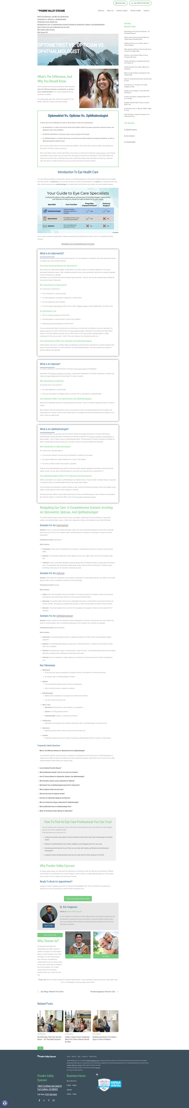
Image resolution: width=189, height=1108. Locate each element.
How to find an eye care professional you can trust (53, 27)
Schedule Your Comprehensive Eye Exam (77, 244)
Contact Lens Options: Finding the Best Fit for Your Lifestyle (137, 98)
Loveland (69, 1065)
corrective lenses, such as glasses (70, 134)
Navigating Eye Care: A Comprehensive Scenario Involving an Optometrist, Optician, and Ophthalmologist (71, 24)
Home (68, 1056)
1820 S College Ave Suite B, (49, 1086)
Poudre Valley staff (46, 99)
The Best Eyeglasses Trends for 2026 (102, 992)
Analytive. (98, 1067)
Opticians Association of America (60, 374)
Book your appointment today (78, 898)
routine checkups (100, 153)
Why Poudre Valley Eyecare (46, 30)
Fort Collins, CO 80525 (47, 1089)
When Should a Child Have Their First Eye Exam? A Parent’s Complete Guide (137, 50)
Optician (60, 573)
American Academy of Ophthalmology (101, 437)
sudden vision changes (55, 306)
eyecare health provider (77, 331)
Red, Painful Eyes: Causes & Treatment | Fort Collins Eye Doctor (136, 115)
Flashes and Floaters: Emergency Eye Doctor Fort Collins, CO (137, 62)
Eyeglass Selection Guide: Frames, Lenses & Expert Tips (136, 103)
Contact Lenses (121, 11)
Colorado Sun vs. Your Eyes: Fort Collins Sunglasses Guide (135, 86)
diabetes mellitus (82, 306)
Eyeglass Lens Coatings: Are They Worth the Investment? (136, 92)
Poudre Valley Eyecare (48, 871)
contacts (86, 134)
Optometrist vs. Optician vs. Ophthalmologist (51, 19)
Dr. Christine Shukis (129, 142)
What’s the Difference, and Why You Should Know (53, 17)
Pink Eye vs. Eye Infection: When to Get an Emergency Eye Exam (136, 56)
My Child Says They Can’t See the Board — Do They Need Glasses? (49, 1038)
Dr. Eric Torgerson (129, 136)
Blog (79, 1056)
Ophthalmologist (64, 615)
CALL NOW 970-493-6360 (141, 3)
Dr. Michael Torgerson (130, 129)
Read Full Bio (49, 925)
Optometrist (62, 525)
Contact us (43, 886)
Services (101, 11)
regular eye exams (53, 315)
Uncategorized (41, 1034)
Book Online (121, 3)
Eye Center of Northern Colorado (86, 497)
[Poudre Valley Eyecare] (51, 10)
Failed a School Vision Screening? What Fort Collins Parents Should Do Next (77, 1039)
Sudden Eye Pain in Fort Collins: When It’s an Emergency (136, 68)
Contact (147, 11)
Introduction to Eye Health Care (47, 22)
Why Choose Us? (42, 32)
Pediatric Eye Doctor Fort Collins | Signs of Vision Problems (105, 1038)
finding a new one (45, 331)
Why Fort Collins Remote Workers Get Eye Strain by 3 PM (138, 80)
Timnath (79, 1065)
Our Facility (105, 956)
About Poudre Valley (50, 935)
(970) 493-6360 (51, 1094)
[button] (5, 1103)
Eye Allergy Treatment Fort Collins (52, 992)
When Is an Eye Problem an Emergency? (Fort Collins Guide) (137, 74)
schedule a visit (57, 886)
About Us (110, 11)
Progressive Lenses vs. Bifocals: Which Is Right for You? (137, 109)
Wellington (74, 1065)
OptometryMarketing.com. (93, 1060)
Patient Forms (135, 11)
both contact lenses (80, 369)
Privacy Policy (92, 1056)
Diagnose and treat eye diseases (52, 323)
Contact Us (85, 1056)
